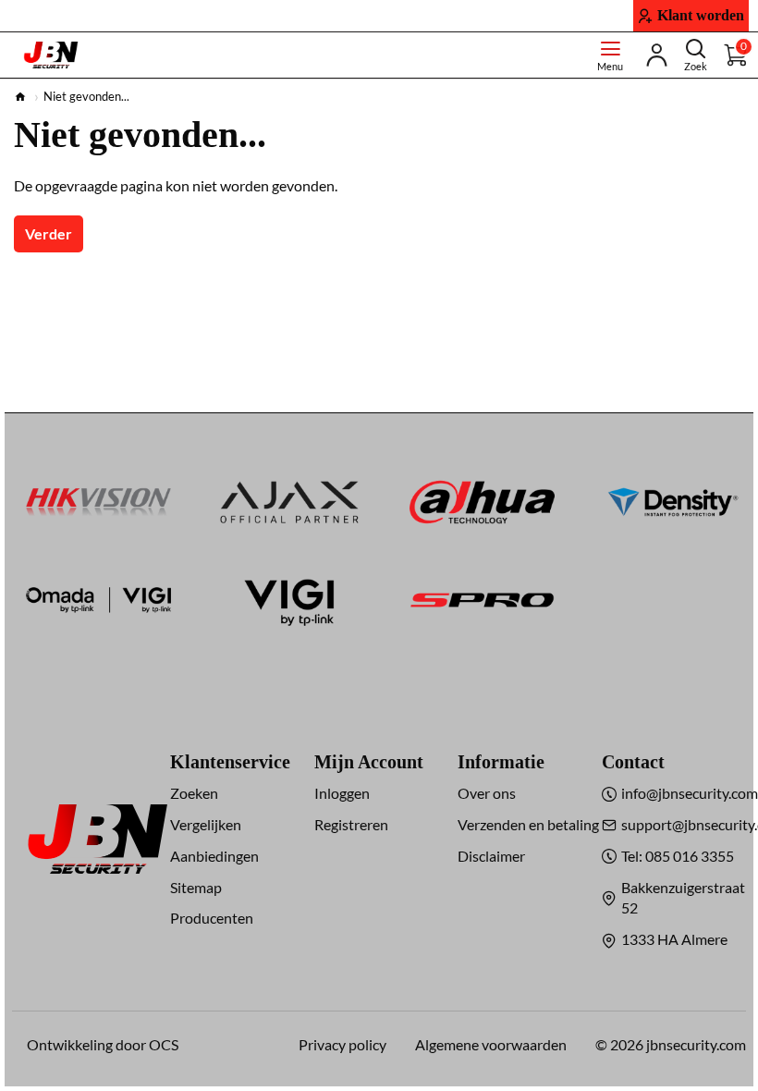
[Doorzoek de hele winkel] (695, 55)
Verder (48, 233)
